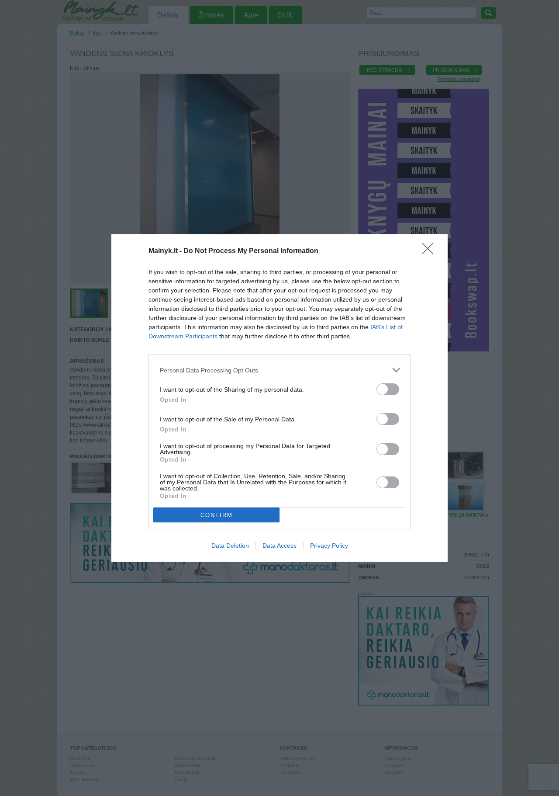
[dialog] (279, 398)
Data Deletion (230, 545)
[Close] (430, 251)
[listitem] (279, 370)
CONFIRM (216, 515)
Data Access (279, 545)
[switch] (387, 389)
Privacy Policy (329, 545)
